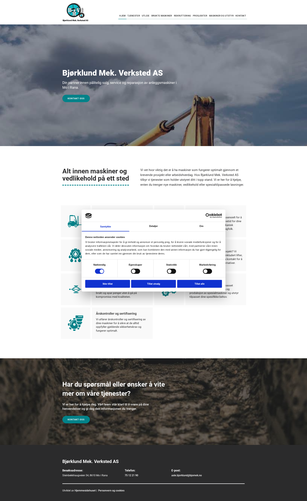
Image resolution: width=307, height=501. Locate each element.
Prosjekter (200, 15)
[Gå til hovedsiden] (75, 12)
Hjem (122, 15)
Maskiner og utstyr (221, 15)
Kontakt (241, 15)
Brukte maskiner (161, 15)
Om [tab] (201, 226)
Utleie (146, 15)
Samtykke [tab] (105, 226)
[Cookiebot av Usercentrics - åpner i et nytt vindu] (208, 215)
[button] (76, 98)
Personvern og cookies (111, 490)
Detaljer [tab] (153, 226)
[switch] (135, 271)
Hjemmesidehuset (85, 490)
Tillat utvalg (153, 284)
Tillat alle (200, 284)
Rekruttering (182, 15)
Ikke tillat (108, 284)
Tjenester (133, 15)
